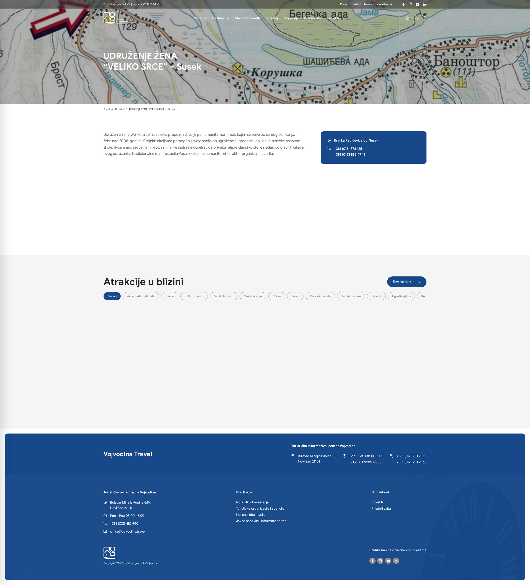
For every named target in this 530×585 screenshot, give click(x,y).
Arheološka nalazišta (141, 296)
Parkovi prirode (320, 296)
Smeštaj (272, 18)
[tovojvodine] (372, 561)
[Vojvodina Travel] (417, 4)
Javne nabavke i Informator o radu (262, 521)
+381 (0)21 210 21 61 (411, 456)
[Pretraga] (424, 18)
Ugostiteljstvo (401, 296)
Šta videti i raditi (247, 18)
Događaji (291, 18)
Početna (200, 18)
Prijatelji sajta (381, 508)
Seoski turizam (351, 296)
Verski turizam (223, 296)
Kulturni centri (194, 296)
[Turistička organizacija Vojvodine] (116, 18)
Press (343, 4)
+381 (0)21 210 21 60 (411, 462)
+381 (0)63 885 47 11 (349, 155)
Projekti (333, 18)
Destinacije (220, 18)
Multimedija (313, 18)
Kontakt (356, 4)
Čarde (169, 296)
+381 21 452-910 (150, 4)
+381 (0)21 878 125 (348, 149)
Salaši (295, 296)
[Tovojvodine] (403, 4)
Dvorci (112, 296)
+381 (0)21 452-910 (124, 524)
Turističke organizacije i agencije (260, 508)
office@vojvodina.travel (127, 531)
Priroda (376, 296)
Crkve (277, 296)
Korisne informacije (250, 515)
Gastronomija (253, 296)
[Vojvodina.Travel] (410, 4)
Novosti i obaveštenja (378, 4)
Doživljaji (120, 109)
